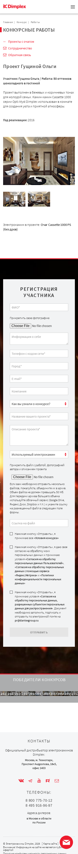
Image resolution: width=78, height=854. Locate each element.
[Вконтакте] (21, 781)
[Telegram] (30, 781)
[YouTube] (39, 781)
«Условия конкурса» (46, 538)
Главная (8, 22)
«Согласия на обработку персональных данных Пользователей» (39, 561)
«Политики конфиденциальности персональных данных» (38, 579)
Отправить (39, 632)
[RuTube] (48, 781)
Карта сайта (50, 843)
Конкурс (22, 22)
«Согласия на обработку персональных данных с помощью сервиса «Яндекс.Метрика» (39, 571)
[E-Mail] (57, 781)
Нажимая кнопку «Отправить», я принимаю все (37, 536)
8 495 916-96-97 (39, 805)
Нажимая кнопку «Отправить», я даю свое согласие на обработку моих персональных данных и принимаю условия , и (41, 565)
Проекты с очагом (21, 41)
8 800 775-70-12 (39, 800)
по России (39, 822)
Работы (35, 22)
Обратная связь (19, 55)
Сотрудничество (20, 48)
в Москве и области (39, 818)
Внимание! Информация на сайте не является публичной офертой (36, 848)
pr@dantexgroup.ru (27, 620)
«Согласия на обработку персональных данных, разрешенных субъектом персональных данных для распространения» (39, 602)
